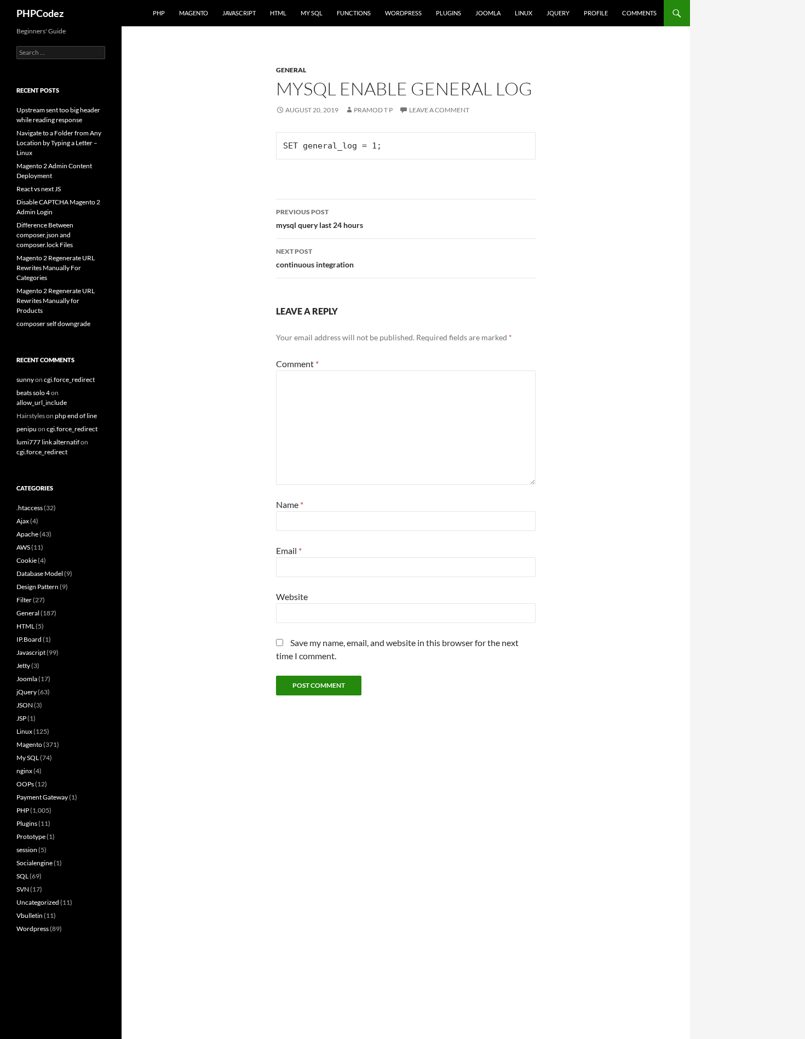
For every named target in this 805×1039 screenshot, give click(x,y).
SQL (22, 876)
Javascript (239, 12)
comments (639, 12)
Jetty (23, 665)
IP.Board (29, 639)
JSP (21, 718)
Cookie (26, 560)
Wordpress (32, 928)
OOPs (25, 784)
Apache (27, 534)
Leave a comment (439, 110)
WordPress (403, 12)
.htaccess (29, 508)
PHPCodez (40, 13)
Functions (354, 12)
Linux (523, 12)
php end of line (76, 416)
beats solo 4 (33, 393)
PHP (159, 12)
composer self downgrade (53, 323)
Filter (24, 600)
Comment (297, 363)
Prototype (30, 836)
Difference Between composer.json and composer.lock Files (44, 235)
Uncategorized (37, 902)
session (26, 850)
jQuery (558, 12)
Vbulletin (29, 915)
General (291, 70)
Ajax (22, 521)
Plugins (448, 12)
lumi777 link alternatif (47, 442)
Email (289, 550)
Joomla (488, 12)
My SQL (312, 12)
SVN (22, 889)
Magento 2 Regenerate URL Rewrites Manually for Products (55, 301)
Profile (596, 12)
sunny (25, 379)
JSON (24, 705)
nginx (24, 771)
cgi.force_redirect (69, 379)
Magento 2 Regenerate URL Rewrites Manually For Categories (55, 268)
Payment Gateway (42, 797)
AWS (23, 547)
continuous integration (315, 258)
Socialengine (34, 863)
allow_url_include (41, 402)
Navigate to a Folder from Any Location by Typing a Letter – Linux (58, 143)
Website (292, 596)
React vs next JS (38, 189)
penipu (26, 429)
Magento (193, 12)
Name (289, 504)
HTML (278, 12)
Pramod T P (373, 110)
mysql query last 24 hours (319, 219)
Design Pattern (37, 587)
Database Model (39, 573)
